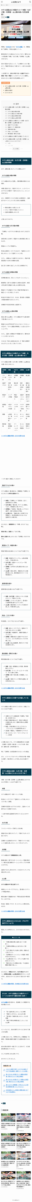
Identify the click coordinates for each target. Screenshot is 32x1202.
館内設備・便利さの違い (14, 133)
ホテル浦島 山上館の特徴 (14, 118)
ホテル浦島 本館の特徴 (14, 111)
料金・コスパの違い (13, 131)
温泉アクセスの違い (13, 125)
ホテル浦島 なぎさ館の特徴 (15, 113)
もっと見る (16, 148)
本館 (9, 143)
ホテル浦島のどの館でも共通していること (17, 136)
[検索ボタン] (30, 2)
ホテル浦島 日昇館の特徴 (14, 116)
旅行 (8, 17)
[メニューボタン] (2, 2)
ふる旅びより (16, 2)
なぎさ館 (10, 145)
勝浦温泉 (8, 47)
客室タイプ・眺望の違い (14, 127)
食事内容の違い (12, 129)
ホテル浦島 (4, 1002)
